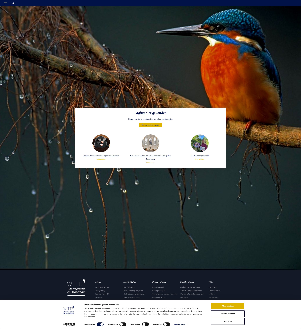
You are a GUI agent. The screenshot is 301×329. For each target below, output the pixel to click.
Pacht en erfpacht (102, 294)
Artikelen (212, 294)
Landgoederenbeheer (131, 297)
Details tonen (179, 324)
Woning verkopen (158, 290)
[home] (13, 3)
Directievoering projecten (133, 290)
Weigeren (228, 321)
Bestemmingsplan (102, 287)
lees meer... (101, 158)
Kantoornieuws (214, 290)
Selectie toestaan (228, 314)
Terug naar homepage (150, 124)
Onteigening (100, 290)
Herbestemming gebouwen (134, 294)
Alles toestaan (228, 306)
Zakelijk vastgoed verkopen (191, 290)
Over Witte (213, 287)
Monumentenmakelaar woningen (164, 294)
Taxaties (98, 297)
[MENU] (5, 3)
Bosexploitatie (129, 287)
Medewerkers (214, 297)
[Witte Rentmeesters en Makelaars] (76, 288)
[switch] (122, 324)
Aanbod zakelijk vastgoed (190, 287)
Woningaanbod (158, 287)
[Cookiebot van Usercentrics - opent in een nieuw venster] (69, 324)
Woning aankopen (159, 297)
